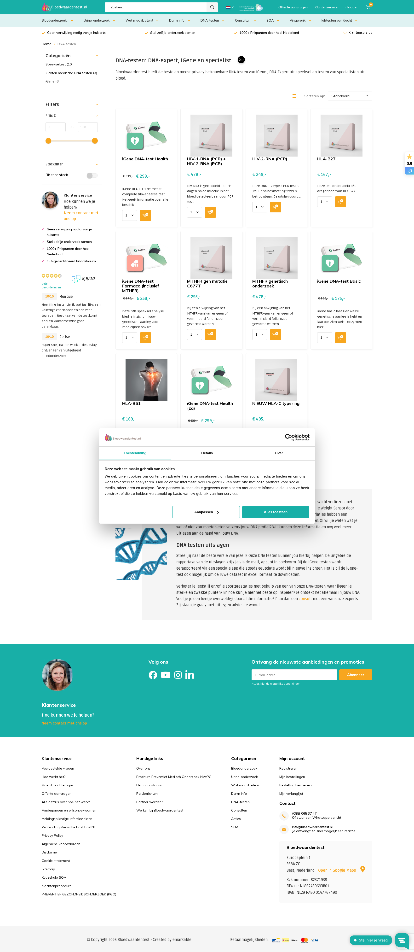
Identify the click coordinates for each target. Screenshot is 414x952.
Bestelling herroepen (295, 785)
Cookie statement (56, 861)
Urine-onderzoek (96, 20)
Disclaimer (50, 852)
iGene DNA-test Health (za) (210, 406)
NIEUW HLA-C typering (275, 403)
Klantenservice (326, 7)
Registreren (288, 768)
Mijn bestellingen (292, 777)
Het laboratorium (149, 785)
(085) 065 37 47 (304, 814)
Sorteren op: (314, 96)
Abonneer (355, 674)
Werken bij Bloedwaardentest (159, 810)
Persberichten (147, 793)
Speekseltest (59, 64)
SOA (270, 20)
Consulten (242, 20)
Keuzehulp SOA (54, 877)
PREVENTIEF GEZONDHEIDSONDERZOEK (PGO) (79, 894)
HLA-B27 (326, 159)
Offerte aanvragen (293, 7)
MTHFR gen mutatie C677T (207, 283)
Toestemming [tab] (135, 453)
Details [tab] (207, 453)
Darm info (176, 20)
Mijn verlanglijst (291, 793)
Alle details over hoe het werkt (66, 802)
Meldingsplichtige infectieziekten (67, 819)
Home (46, 44)
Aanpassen (203, 512)
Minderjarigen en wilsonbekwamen (69, 810)
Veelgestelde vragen (58, 768)
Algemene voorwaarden (61, 844)
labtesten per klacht (337, 20)
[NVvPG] (251, 7)
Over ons (143, 768)
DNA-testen (210, 20)
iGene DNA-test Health (145, 159)
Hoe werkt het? (53, 777)
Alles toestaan (276, 512)
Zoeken (212, 7)
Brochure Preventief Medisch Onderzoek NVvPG (173, 777)
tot (70, 127)
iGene (52, 81)
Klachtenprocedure (56, 886)
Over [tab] (279, 453)
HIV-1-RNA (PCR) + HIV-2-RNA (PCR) (206, 161)
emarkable (181, 939)
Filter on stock (57, 175)
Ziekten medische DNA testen (71, 73)
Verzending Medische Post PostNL (69, 827)
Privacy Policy (52, 835)
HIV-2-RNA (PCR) (269, 159)
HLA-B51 (131, 403)
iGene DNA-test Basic (339, 281)
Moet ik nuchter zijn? (57, 785)
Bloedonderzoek (55, 20)
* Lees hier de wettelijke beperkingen (276, 684)
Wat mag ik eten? (139, 20)
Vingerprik (297, 20)
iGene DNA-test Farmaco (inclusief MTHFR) (140, 285)
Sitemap (48, 869)
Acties (236, 819)
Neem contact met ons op (64, 723)
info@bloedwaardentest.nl (312, 827)
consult (305, 598)
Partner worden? (149, 802)
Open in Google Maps (337, 870)
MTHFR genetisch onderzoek (270, 283)
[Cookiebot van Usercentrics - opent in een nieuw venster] (289, 437)
